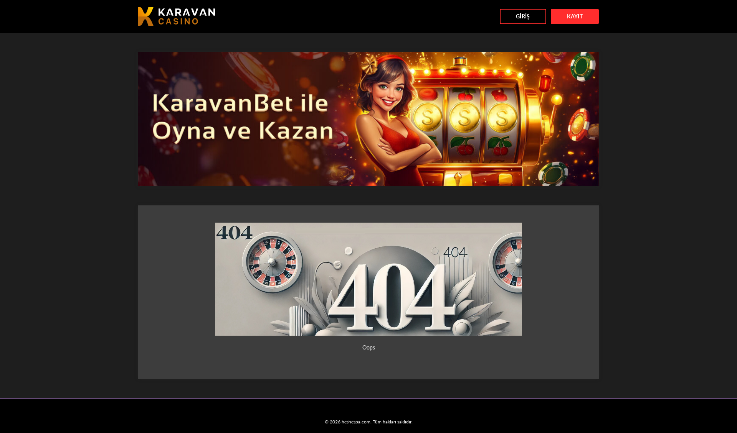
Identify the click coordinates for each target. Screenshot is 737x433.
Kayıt (575, 16)
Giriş (523, 16)
